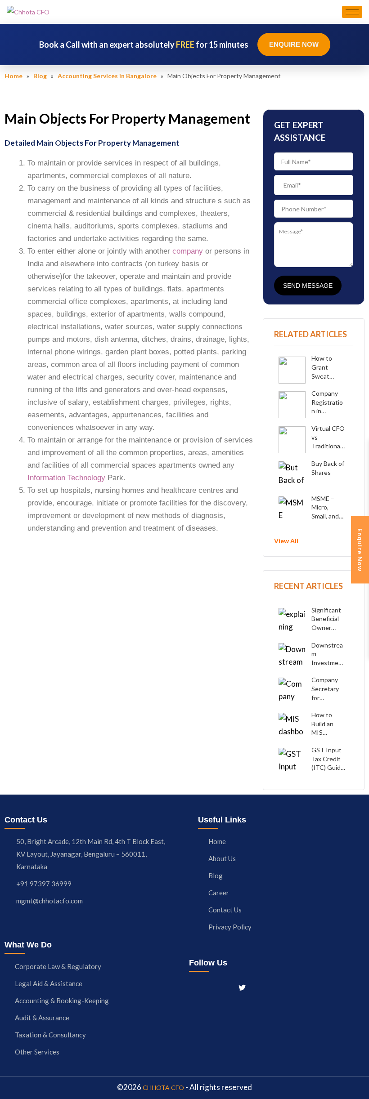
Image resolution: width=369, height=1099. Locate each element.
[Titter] (242, 986)
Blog (40, 76)
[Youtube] (258, 986)
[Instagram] (209, 986)
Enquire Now (294, 44)
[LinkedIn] (225, 986)
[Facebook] (194, 986)
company (187, 251)
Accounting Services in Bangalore (107, 76)
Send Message (308, 285)
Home (13, 76)
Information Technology (66, 478)
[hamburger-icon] (352, 12)
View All (286, 541)
